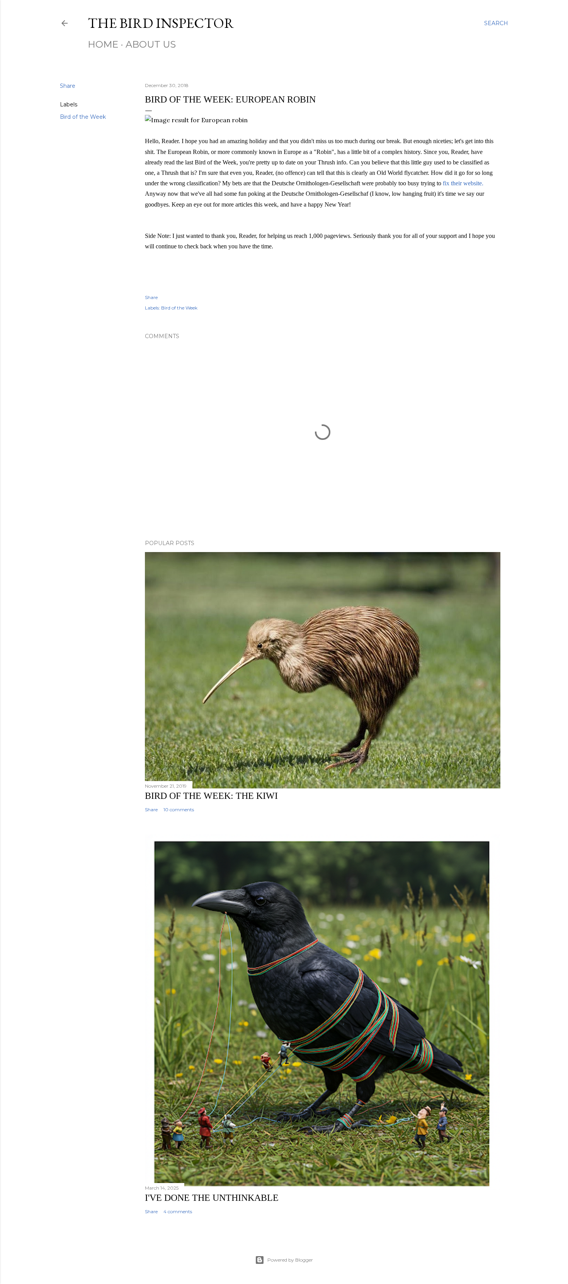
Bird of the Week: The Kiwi (211, 796)
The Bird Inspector (161, 23)
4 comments (177, 1211)
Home (103, 44)
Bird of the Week (83, 116)
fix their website (462, 183)
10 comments (178, 809)
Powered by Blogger (290, 1260)
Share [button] (67, 85)
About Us (151, 44)
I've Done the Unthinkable (212, 1198)
